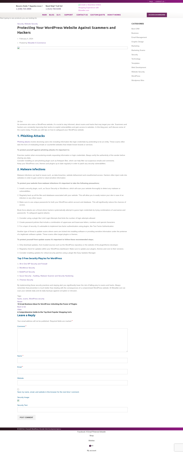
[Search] (165, 7)
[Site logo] (91, 7)
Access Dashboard (157, 15)
